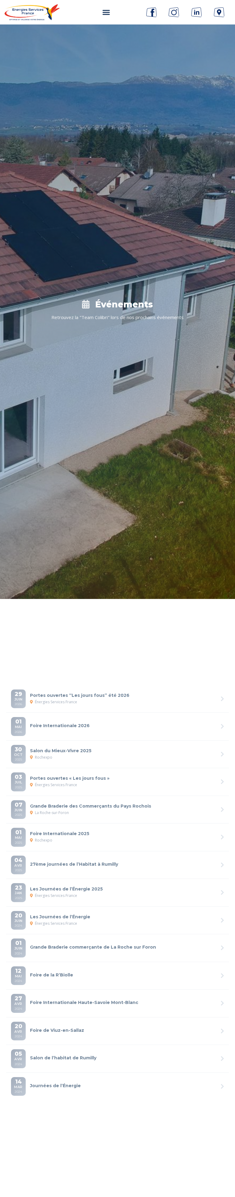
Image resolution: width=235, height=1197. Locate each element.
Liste (84, 629)
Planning (119, 629)
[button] (106, 12)
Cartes (156, 629)
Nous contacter (117, 1156)
